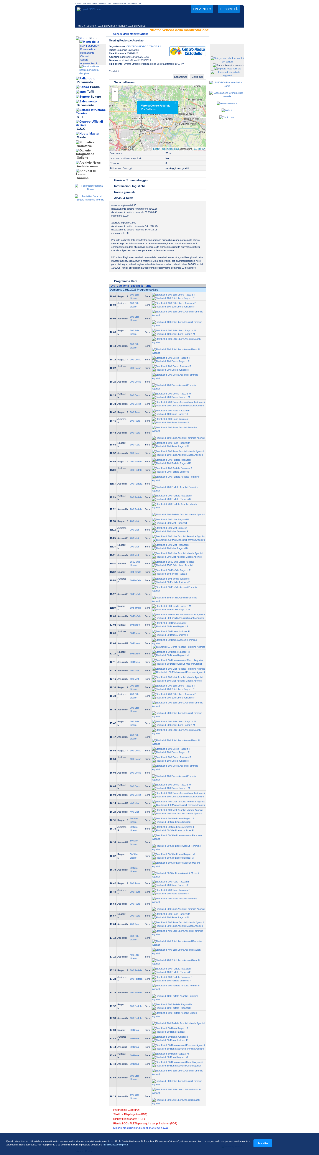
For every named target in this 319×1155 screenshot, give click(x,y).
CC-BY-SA (199, 149)
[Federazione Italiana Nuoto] (90, 189)
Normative (84, 146)
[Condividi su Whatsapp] (141, 72)
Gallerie (82, 157)
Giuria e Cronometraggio (131, 180)
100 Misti (134, 670)
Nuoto (94, 38)
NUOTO (90, 26)
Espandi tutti (180, 77)
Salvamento (85, 105)
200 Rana (135, 883)
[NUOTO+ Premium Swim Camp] (226, 86)
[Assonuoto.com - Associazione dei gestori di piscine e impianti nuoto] (227, 103)
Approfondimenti (88, 63)
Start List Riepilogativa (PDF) (130, 1114)
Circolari (84, 56)
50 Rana (134, 1030)
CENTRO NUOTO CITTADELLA (144, 46)
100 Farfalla (136, 970)
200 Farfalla (136, 461)
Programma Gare (125, 281)
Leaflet (156, 149)
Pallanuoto (85, 82)
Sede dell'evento (125, 82)
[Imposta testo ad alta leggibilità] (227, 75)
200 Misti (134, 521)
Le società (229, 9)
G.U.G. (81, 128)
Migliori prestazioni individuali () (140, 1128)
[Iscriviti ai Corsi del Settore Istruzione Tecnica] (90, 199)
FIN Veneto (202, 9)
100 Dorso (135, 750)
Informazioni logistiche (129, 186)
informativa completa (116, 1144)
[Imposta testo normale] (227, 68)
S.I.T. (80, 117)
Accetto (263, 1143)
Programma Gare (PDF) (127, 1109)
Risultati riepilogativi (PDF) (129, 1118)
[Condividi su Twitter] (132, 72)
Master (82, 137)
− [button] (114, 98)
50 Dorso (135, 624)
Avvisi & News (123, 198)
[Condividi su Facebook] (123, 72)
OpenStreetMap (170, 149)
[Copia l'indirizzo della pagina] (149, 72)
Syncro (96, 96)
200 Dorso (135, 359)
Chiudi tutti (197, 77)
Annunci (83, 178)
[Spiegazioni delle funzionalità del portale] (227, 61)
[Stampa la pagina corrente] (228, 65)
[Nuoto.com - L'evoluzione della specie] (226, 117)
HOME (80, 26)
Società (84, 59)
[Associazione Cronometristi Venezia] (226, 96)
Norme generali (124, 192)
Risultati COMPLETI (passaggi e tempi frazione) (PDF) (145, 1123)
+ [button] (114, 91)
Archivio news (87, 166)
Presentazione (87, 49)
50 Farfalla (135, 572)
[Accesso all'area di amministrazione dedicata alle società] (226, 47)
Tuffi (90, 92)
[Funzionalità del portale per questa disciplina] (92, 73)
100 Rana (135, 412)
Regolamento (87, 52)
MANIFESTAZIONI (106, 26)
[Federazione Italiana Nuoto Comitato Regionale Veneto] (88, 9)
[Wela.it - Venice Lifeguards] (227, 110)
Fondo (95, 87)
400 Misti (134, 803)
